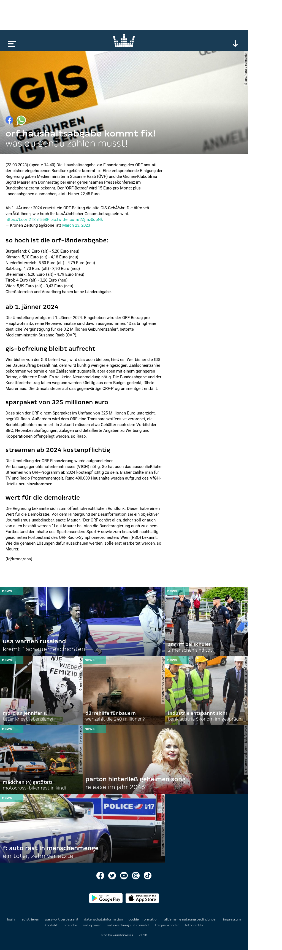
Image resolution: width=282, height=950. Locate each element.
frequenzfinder (167, 925)
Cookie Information (144, 919)
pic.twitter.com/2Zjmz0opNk (76, 219)
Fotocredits (194, 925)
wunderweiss (123, 935)
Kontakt (52, 925)
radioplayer (92, 925)
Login (11, 919)
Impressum (232, 919)
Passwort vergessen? (61, 919)
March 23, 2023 (76, 225)
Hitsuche (71, 925)
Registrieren (29, 919)
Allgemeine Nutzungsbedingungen (191, 919)
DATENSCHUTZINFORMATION (104, 919)
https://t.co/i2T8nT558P (27, 219)
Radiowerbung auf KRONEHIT (128, 925)
